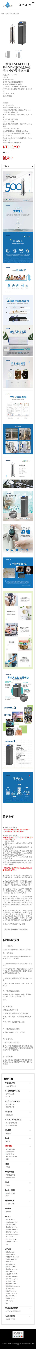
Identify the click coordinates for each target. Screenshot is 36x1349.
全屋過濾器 (16, 14)
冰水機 (8, 1096)
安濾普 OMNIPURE (11, 1283)
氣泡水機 (8, 1130)
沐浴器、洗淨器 (10, 1190)
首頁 (2, 14)
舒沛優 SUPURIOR (11, 1241)
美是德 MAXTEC (11, 1281)
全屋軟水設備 (10, 1154)
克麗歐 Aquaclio (10, 1254)
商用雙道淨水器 (10, 1175)
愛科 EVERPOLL (11, 1224)
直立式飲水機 (10, 1107)
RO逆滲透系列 (10, 1083)
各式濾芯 (8, 1216)
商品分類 (8, 1078)
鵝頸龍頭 (8, 1208)
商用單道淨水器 (10, 1177)
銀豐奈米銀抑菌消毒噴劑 (13, 1311)
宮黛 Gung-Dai (10, 1271)
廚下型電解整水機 (11, 1125)
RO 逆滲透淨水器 (11, 1086)
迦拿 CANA (9, 1262)
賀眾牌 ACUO (10, 1220)
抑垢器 (7, 1164)
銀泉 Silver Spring (11, 1239)
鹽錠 (7, 1159)
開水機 (7, 1138)
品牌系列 (8, 1249)
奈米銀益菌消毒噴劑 (11, 1308)
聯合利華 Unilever (11, 1296)
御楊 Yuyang (9, 1300)
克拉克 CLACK (10, 1264)
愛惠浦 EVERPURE (11, 1227)
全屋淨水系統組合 (11, 1156)
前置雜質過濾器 (10, 1149)
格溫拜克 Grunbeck (11, 1274)
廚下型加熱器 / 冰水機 (12, 1091)
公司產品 (8, 14)
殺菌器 (7, 1182)
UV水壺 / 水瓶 (9, 1200)
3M (7, 1244)
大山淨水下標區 (10, 1316)
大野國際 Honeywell (12, 1229)
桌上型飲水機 (10, 1104)
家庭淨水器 (8, 1112)
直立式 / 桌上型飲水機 (12, 1101)
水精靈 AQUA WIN (11, 1222)
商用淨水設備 (9, 1172)
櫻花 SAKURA (10, 1237)
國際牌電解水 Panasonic (13, 1234)
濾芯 (7, 1196)
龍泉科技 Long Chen (12, 1232)
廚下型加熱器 (10, 1094)
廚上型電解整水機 (11, 1123)
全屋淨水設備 (10, 1151)
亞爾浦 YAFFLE (10, 1298)
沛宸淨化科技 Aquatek (12, 1257)
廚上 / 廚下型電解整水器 (13, 1120)
